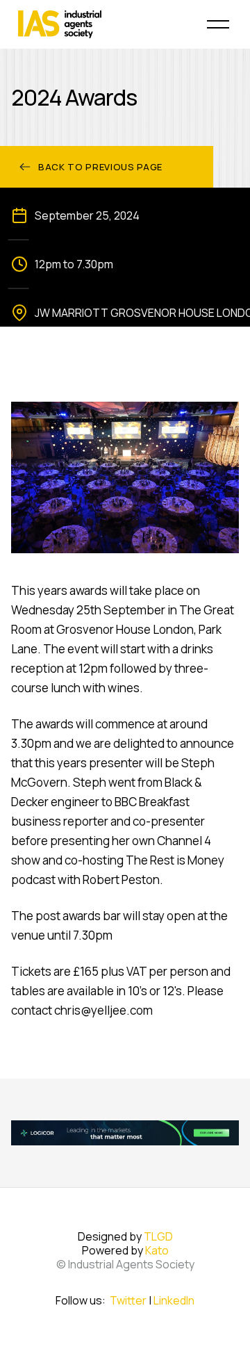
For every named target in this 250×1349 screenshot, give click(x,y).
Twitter (128, 1300)
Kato (157, 1250)
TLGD (158, 1236)
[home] (104, 24)
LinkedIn (173, 1300)
